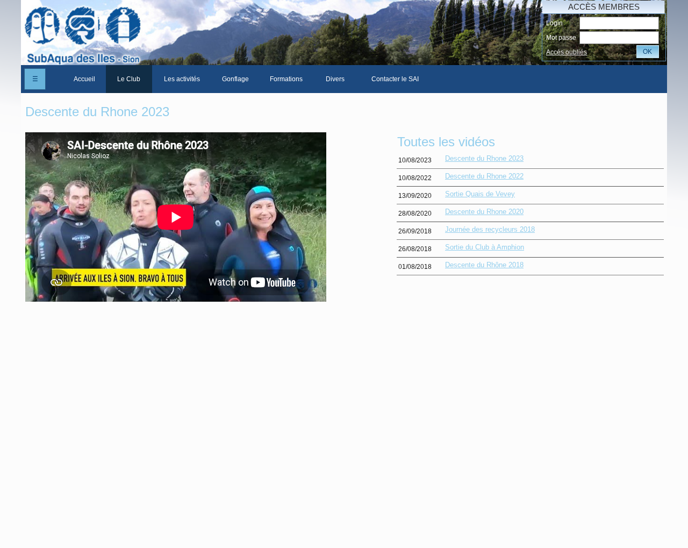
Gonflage (235, 79)
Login (554, 23)
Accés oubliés (566, 52)
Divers (335, 79)
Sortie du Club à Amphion (484, 247)
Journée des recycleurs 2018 (490, 229)
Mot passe (561, 37)
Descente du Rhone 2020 (484, 212)
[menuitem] (84, 79)
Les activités (182, 79)
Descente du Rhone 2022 (484, 176)
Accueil (84, 79)
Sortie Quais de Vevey (480, 194)
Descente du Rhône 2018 (484, 265)
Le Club (128, 79)
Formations (286, 79)
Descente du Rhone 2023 (484, 158)
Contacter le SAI (395, 79)
